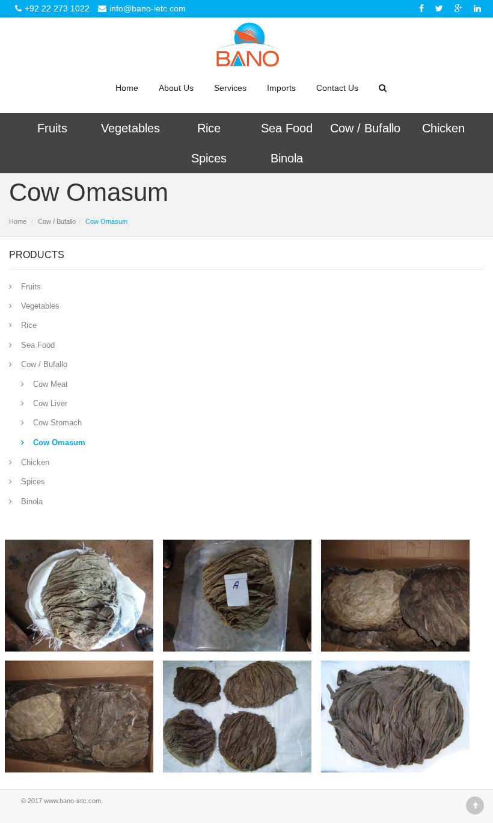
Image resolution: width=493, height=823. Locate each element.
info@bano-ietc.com (147, 8)
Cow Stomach (57, 422)
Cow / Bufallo (365, 128)
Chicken (443, 128)
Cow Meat (50, 384)
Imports (281, 88)
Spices (209, 158)
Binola (287, 158)
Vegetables (130, 128)
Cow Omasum (59, 442)
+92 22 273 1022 (57, 8)
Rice (209, 128)
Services (230, 88)
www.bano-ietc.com (72, 800)
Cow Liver (50, 403)
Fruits (52, 128)
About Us (176, 88)
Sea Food (287, 128)
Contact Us (337, 88)
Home (126, 88)
